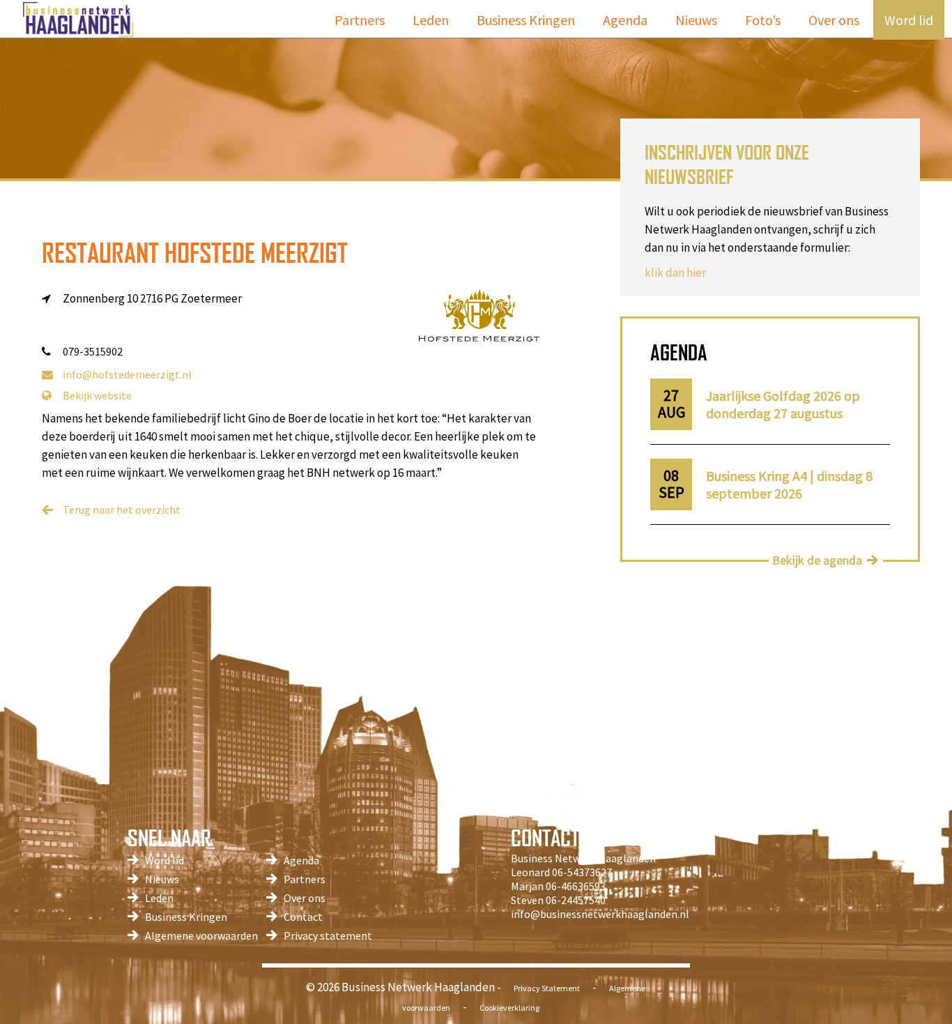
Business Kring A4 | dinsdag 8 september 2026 (789, 484)
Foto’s (763, 20)
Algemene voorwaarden (201, 935)
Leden (431, 20)
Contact (303, 917)
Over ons (833, 20)
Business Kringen (526, 20)
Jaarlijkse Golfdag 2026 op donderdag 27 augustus (783, 404)
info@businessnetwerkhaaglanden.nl (600, 914)
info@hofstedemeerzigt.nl (127, 374)
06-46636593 (576, 886)
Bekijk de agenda (817, 560)
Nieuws (696, 20)
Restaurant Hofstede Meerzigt (195, 252)
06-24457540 (576, 900)
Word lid (908, 20)
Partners (360, 20)
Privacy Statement (547, 988)
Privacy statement (328, 935)
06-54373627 (582, 872)
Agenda (625, 20)
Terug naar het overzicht (122, 510)
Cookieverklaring (509, 1007)
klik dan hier (675, 272)
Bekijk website (97, 395)
